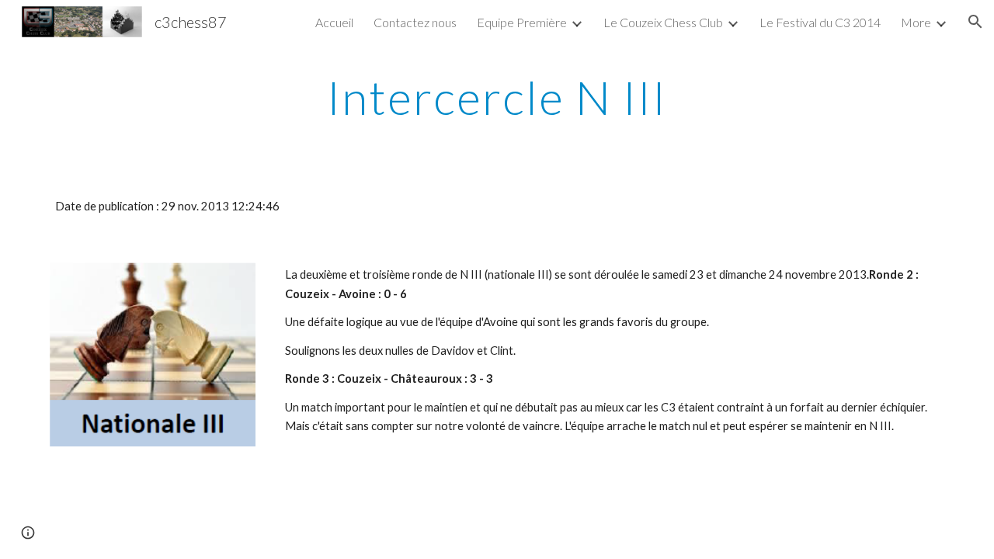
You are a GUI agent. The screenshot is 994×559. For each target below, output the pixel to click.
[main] (497, 97)
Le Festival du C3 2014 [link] (820, 22)
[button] (975, 21)
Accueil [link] (334, 22)
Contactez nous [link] (415, 22)
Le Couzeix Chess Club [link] (663, 22)
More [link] (916, 22)
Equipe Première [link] (522, 22)
